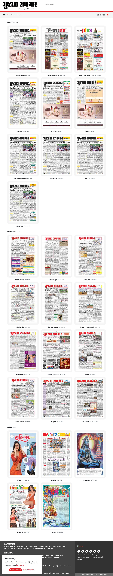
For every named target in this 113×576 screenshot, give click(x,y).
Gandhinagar (55, 573)
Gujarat (6, 546)
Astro (58, 546)
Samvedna (42, 559)
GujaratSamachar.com (101, 574)
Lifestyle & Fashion (9, 548)
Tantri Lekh (58, 555)
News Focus (49, 555)
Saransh (56, 557)
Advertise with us (97, 557)
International (21, 546)
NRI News (52, 546)
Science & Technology (39, 548)
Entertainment (43, 546)
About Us (80, 555)
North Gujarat (65, 573)
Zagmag (51, 566)
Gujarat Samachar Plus (62, 566)
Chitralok (44, 566)
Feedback (80, 559)
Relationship (27, 548)
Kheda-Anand (46, 573)
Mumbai (50, 548)
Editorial (19, 548)
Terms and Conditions (83, 557)
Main (8, 15)
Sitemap (94, 555)
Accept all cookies (15, 569)
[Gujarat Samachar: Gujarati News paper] (20, 5)
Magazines (20, 15)
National (12, 546)
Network (49, 557)
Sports (35, 546)
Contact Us (87, 555)
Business (29, 546)
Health (63, 546)
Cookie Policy (20, 565)
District (13, 15)
